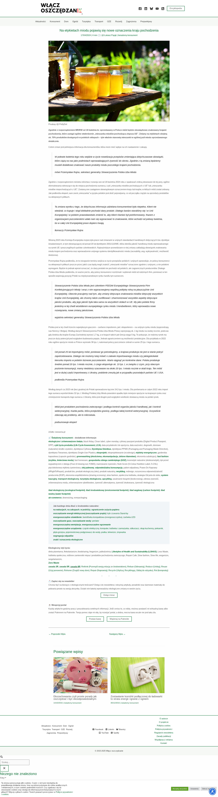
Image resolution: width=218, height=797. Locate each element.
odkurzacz (134, 528)
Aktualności (46, 726)
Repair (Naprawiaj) (98, 570)
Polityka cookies (163, 726)
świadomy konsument (127, 35)
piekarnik (159, 528)
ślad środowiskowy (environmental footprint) (107, 490)
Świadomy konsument (62, 438)
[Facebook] (140, 8)
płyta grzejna (59, 532)
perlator (95, 521)
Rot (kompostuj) (161, 570)
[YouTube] (157, 8)
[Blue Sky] (151, 8)
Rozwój (69, 729)
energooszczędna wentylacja (67, 525)
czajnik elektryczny (90, 528)
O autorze (164, 718)
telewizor (112, 532)
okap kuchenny (147, 528)
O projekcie (163, 722)
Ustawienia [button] (194, 789)
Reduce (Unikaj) (153, 567)
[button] (176, 8)
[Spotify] (162, 8)
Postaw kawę (95, 619)
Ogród (70, 726)
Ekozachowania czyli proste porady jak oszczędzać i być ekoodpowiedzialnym (75, 697)
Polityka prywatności (163, 729)
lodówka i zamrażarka (119, 528)
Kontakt (163, 743)
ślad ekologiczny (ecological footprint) (66, 490)
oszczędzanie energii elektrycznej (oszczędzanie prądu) (79, 513)
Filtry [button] (6, 778)
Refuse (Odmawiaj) (136, 567)
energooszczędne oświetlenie (67, 517)
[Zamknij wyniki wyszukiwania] (4, 768)
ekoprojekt (102, 453)
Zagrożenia (51, 733)
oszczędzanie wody (81, 521)
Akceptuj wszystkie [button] (180, 789)
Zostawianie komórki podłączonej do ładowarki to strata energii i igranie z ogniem (136, 697)
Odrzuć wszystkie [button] (208, 789)
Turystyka (46, 729)
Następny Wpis (117, 634)
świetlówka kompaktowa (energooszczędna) (102, 517)
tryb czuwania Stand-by (117, 513)
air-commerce (55, 498)
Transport (56, 729)
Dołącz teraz (109, 595)
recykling (120, 471)
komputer (104, 528)
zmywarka (121, 532)
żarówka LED (129, 517)
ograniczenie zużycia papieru (105, 510)
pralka (104, 532)
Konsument (57, 726)
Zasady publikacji (164, 736)
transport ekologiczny (68, 479)
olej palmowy (88, 468)
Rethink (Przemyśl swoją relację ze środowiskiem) (103, 567)
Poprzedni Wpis (57, 634)
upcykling (107, 479)
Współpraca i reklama (164, 740)
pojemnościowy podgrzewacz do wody (83, 532)
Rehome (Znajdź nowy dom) (76, 570)
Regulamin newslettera (163, 733)
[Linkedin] (145, 8)
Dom (65, 726)
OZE (63, 729)
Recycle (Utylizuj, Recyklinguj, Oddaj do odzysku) (130, 570)
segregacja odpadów (63, 536)
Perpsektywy (62, 733)
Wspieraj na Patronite (119, 619)
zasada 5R (64, 567)
